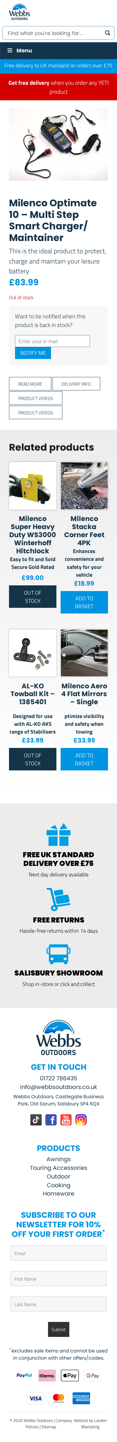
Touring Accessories (58, 1168)
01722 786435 (58, 1078)
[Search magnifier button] (107, 33)
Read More (30, 384)
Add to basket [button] (84, 602)
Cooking (58, 1185)
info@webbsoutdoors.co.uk (58, 1087)
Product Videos (35, 398)
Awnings (58, 1159)
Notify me (33, 352)
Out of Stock (32, 596)
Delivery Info (76, 384)
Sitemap (48, 1426)
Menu (24, 50)
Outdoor (58, 1177)
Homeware (58, 1194)
